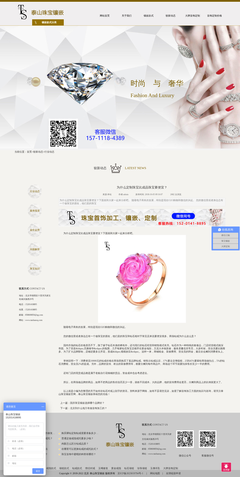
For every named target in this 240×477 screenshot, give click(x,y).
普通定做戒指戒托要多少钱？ (77, 438)
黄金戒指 (116, 468)
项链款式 (64, 468)
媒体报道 (35, 210)
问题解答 (35, 249)
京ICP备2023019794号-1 (131, 473)
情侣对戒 (90, 468)
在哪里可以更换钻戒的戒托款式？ (79, 449)
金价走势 (35, 230)
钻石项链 (129, 468)
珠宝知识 (35, 268)
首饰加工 (186, 391)
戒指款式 (51, 468)
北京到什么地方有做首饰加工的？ (88, 408)
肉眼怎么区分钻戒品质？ (75, 443)
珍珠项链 (142, 468)
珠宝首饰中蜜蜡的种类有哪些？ (78, 454)
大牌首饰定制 (170, 468)
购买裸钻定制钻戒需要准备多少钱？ (80, 433)
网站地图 (155, 473)
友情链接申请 (173, 473)
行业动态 (49, 152)
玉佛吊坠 (155, 468)
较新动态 (38, 152)
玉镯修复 (103, 468)
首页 (29, 152)
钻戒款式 (77, 468)
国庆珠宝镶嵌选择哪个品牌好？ (87, 403)
